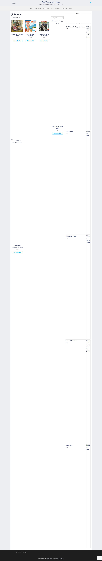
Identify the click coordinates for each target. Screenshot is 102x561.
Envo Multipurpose (60, 558)
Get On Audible (17, 41)
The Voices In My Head (51, 2)
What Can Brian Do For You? (41, 8)
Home (31, 8)
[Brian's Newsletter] (82, 19)
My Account (14, 3)
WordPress (49, 558)
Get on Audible (30, 41)
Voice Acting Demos (55, 8)
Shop (70, 8)
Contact (64, 8)
